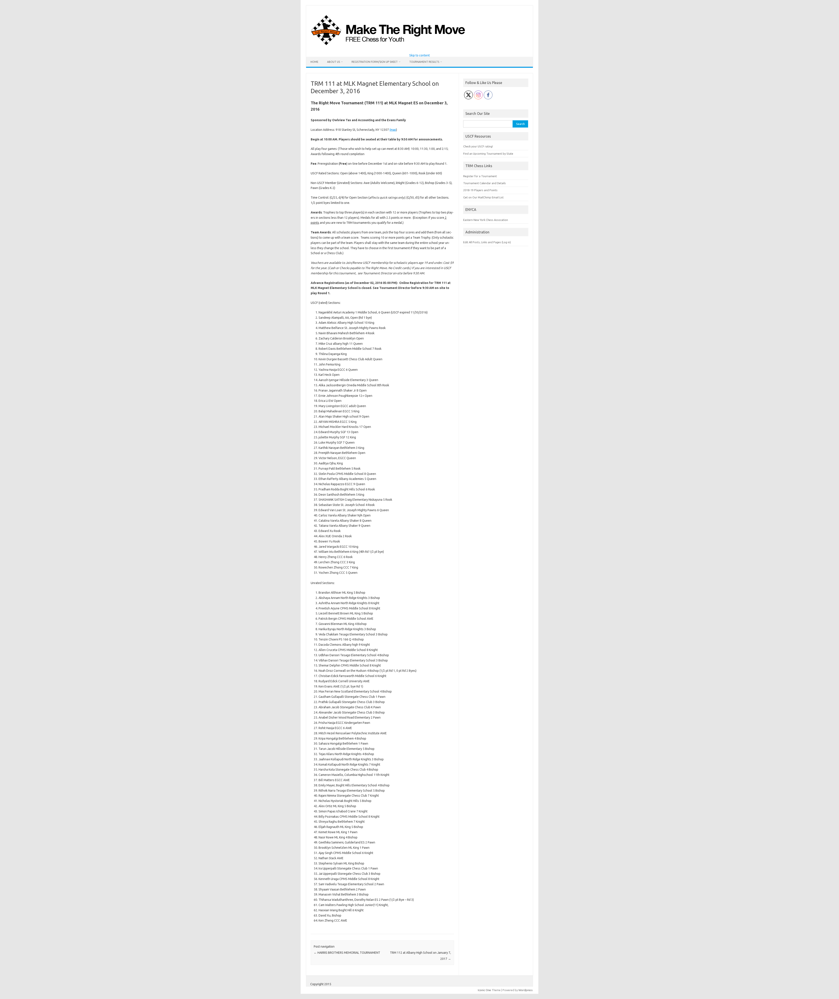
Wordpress (525, 990)
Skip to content (419, 55)
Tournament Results (424, 61)
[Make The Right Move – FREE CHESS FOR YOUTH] (410, 46)
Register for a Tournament (480, 176)
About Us (333, 61)
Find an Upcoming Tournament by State (488, 153)
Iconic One (484, 990)
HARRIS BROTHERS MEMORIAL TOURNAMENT (347, 952)
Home (314, 61)
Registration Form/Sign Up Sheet (375, 61)
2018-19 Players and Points (480, 190)
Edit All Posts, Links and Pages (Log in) (487, 242)
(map (393, 129)
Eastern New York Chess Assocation (485, 219)
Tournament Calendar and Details (484, 183)
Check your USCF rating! (478, 146)
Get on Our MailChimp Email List (483, 197)
